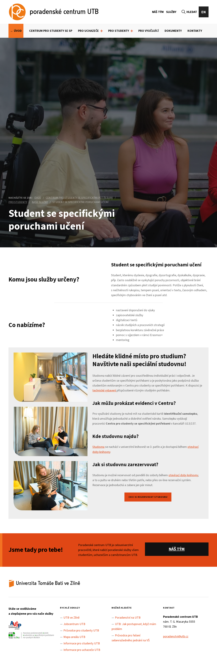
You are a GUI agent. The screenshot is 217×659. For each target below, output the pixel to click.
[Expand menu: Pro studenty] (132, 31)
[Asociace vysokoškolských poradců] (14, 626)
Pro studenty (118, 31)
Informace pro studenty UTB (81, 643)
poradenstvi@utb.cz (175, 636)
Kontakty (195, 31)
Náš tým (158, 12)
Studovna (98, 447)
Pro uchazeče (88, 31)
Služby (171, 12)
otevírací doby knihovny (183, 475)
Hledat (191, 12)
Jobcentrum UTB (74, 624)
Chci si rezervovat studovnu (148, 497)
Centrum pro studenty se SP (50, 31)
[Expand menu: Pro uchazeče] (101, 31)
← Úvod (16, 31)
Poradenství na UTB (128, 618)
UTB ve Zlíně (71, 618)
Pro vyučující (148, 31)
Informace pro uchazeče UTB (81, 650)
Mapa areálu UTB (74, 637)
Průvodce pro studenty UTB (81, 630)
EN (203, 12)
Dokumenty (173, 31)
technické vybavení (104, 390)
